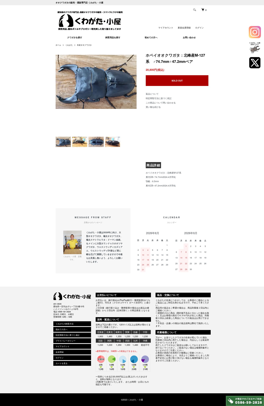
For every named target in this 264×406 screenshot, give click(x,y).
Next (132, 92)
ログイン (199, 27)
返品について (152, 93)
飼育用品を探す (112, 37)
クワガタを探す (74, 37)
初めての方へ (151, 37)
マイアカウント (165, 27)
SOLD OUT (177, 80)
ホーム (58, 45)
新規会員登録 (184, 27)
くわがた (69, 45)
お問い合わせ (189, 37)
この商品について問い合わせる (161, 102)
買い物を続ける (153, 106)
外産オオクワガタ (84, 45)
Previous (60, 92)
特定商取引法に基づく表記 (158, 98)
